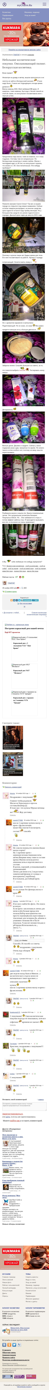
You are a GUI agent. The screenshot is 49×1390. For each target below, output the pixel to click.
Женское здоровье (32, 1299)
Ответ (17, 940)
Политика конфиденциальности (15, 1360)
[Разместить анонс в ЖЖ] (28, 600)
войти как (15, 1121)
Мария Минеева (7, 1365)
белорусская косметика (15, 566)
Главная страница (8, 1277)
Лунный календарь (9, 1288)
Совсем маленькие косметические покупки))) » (37, 614)
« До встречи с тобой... (11, 613)
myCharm (6, 1274)
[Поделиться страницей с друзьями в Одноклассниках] (5, 600)
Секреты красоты (32, 1277)
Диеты (4, 1293)
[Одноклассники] (9, 1345)
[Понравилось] (35, 793)
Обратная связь (9, 1352)
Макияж (28, 1293)
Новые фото (6, 1282)
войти (8, 1117)
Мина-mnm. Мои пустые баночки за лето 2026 (20, 1329)
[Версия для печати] (24, 607)
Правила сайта (8, 1357)
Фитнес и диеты (31, 1301)
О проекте (6, 1350)
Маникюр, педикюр (31, 12)
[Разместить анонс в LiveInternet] (19, 600)
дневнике (30, 55)
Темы (28, 1274)
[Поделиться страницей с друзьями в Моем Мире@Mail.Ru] (10, 600)
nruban (12, 1074)
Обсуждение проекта (24, 1387)
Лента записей (7, 1280)
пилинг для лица (20, 571)
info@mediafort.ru (8, 1372)
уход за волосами (31, 566)
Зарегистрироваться (12, 1114)
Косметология (31, 1291)
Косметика (6, 12)
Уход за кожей (29, 15)
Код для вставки (26, 603)
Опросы (5, 1296)
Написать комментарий (13, 787)
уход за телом (40, 568)
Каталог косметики (10, 1308)
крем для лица (7, 571)
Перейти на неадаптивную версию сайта (25, 50)
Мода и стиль (31, 1280)
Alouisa (12, 793)
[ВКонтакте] (4, 1345)
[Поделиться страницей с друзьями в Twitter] (13, 600)
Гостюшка (13, 1044)
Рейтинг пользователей (10, 1285)
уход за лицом (13, 568)
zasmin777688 (18, 820)
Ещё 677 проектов (12, 632)
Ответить (13, 815)
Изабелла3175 (15, 1012)
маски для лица (32, 571)
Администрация (9, 1355)
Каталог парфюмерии (35, 1308)
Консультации (7, 1291)
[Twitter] (14, 1345)
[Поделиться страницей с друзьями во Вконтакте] (8, 600)
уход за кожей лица (27, 568)
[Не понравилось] (33, 793)
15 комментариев (11, 591)
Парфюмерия (7, 15)
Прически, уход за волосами (36, 1288)
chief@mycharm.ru (20, 1365)
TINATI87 (16, 55)
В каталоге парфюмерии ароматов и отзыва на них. (35, 1314)
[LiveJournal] (19, 1345)
